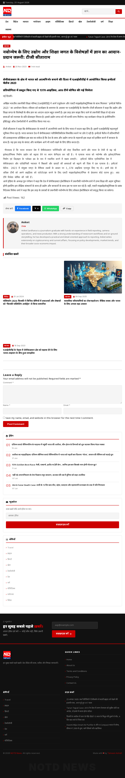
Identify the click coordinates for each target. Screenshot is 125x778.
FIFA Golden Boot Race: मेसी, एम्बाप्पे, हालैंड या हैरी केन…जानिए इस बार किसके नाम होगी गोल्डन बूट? (54, 465)
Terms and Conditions (76, 671)
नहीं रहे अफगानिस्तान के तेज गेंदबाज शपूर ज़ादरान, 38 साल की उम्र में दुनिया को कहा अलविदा (48, 475)
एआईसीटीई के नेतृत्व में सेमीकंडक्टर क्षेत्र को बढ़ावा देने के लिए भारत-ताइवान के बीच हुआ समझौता (30, 352)
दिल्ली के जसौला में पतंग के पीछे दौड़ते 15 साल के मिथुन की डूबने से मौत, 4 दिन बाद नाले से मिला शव (93, 718)
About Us (70, 665)
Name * (6, 405)
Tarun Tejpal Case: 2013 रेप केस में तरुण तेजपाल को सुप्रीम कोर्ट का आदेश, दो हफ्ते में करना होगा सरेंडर (92, 710)
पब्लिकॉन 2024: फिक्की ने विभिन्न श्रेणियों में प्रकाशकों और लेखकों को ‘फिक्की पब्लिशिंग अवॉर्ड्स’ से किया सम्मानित (32, 303)
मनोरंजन (37, 21)
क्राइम (48, 21)
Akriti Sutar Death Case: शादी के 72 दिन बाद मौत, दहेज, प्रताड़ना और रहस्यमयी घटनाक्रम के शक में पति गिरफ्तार (58, 485)
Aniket (8, 67)
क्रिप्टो (71, 21)
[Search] (119, 11)
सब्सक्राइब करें (62, 524)
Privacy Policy (72, 677)
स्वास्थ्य (8, 29)
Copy (68, 208)
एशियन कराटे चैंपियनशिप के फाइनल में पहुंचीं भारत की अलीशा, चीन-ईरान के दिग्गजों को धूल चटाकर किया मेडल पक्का (58, 444)
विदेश (15, 21)
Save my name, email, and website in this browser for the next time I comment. (49, 418)
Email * (67, 405)
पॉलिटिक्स (59, 21)
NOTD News (16, 753)
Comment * (8, 382)
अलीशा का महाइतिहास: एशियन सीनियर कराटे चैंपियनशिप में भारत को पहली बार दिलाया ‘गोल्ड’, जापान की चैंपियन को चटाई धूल (62, 454)
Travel (10, 547)
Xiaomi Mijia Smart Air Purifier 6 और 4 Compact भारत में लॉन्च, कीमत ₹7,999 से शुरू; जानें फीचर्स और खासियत (92, 727)
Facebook (24, 208)
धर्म (102, 21)
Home (69, 659)
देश (6, 21)
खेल (80, 21)
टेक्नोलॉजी (91, 21)
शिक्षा (110, 21)
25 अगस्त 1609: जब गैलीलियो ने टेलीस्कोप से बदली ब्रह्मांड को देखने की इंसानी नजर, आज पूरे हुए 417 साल (92, 701)
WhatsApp (52, 208)
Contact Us (71, 683)
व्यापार (26, 21)
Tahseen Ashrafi (114, 753)
